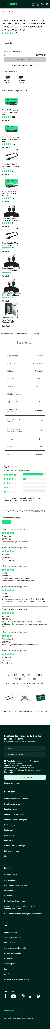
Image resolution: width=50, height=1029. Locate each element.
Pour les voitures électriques (15, 846)
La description (7, 334)
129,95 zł (7, 82)
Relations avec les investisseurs (16, 979)
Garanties (8, 896)
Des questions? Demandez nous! (26, 65)
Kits (5, 856)
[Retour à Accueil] (3, 11)
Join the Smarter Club (12, 938)
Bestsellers (8, 830)
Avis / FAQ (34, 334)
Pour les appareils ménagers (15, 820)
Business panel (10, 943)
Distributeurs (9, 959)
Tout (6, 522)
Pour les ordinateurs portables (16, 799)
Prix (5, 969)
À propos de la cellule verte (15, 948)
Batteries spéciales (11, 851)
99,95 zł (21, 82)
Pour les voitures (10, 809)
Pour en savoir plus (11, 783)
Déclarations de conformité (15, 901)
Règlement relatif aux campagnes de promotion (23, 914)
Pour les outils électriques (14, 814)
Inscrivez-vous (25, 777)
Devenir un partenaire (12, 953)
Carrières (7, 974)
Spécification (21, 334)
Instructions (8, 891)
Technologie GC (10, 964)
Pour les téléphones (12, 804)
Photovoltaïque (10, 841)
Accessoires (9, 835)
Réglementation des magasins (16, 885)
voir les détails (7, 43)
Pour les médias (10, 932)
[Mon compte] (33, 4)
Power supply (9, 825)
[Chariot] (37, 4)
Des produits (9, 792)
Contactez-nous (10, 875)
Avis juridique (9, 880)
